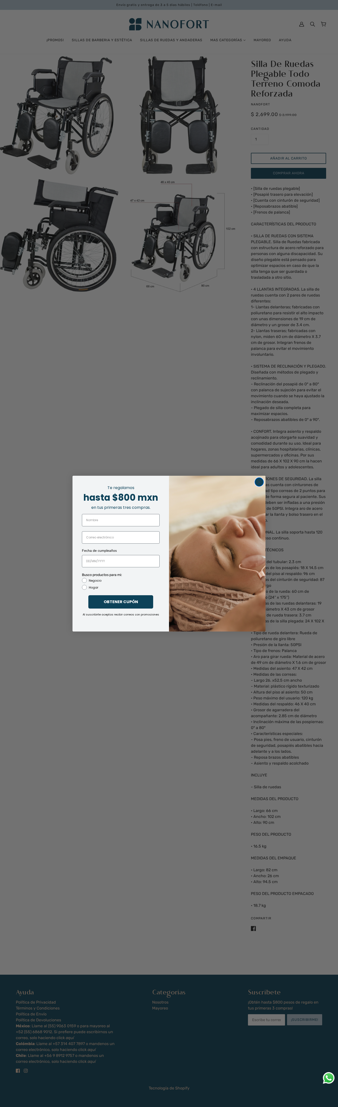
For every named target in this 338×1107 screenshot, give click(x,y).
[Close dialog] (259, 482)
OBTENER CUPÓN (121, 602)
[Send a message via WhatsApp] (329, 1078)
